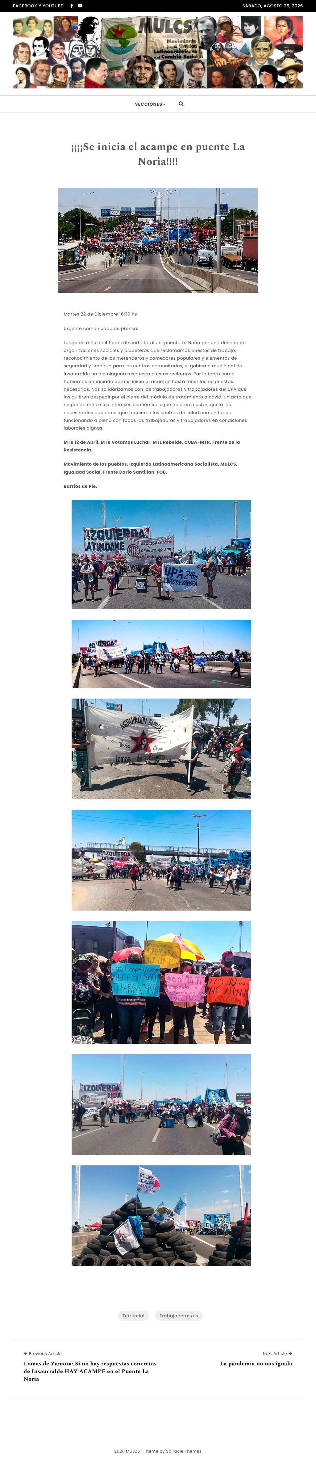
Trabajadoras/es (179, 1316)
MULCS (133, 1451)
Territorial (133, 1316)
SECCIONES (148, 104)
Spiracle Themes (184, 1451)
